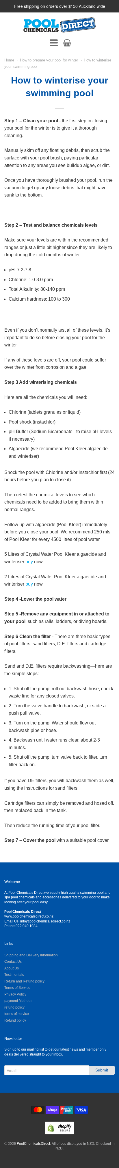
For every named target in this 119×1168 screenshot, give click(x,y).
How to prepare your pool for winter (49, 60)
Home (9, 60)
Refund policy (15, 1020)
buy (29, 561)
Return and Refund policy (24, 981)
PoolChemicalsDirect (33, 1143)
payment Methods (18, 1001)
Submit (101, 1070)
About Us (11, 968)
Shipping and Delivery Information (31, 955)
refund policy (14, 1007)
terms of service (16, 1014)
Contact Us (13, 962)
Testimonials (14, 975)
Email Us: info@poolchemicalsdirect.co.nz (37, 921)
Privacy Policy (15, 994)
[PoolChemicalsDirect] (59, 25)
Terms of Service (17, 988)
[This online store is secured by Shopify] (59, 1132)
